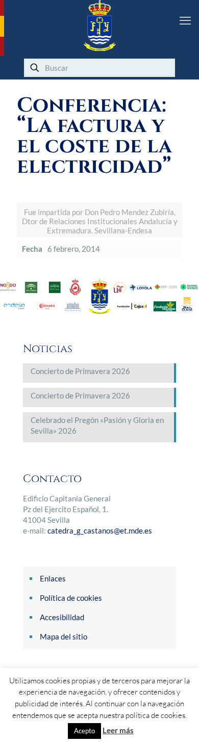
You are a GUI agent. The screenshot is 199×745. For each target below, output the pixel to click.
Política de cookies (71, 597)
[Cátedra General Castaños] (99, 25)
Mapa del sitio (63, 636)
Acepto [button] (84, 731)
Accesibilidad (62, 617)
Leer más (118, 730)
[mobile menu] (185, 20)
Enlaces (53, 578)
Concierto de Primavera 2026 (80, 371)
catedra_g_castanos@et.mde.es (99, 530)
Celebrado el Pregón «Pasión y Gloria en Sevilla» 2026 (97, 425)
